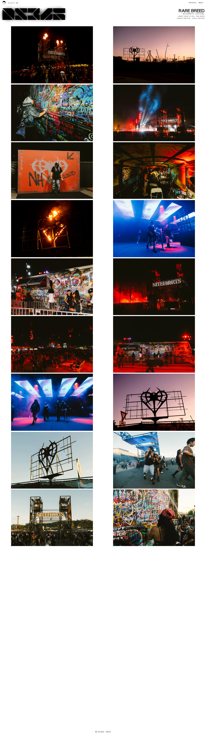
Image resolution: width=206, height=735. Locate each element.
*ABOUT (200, 3)
